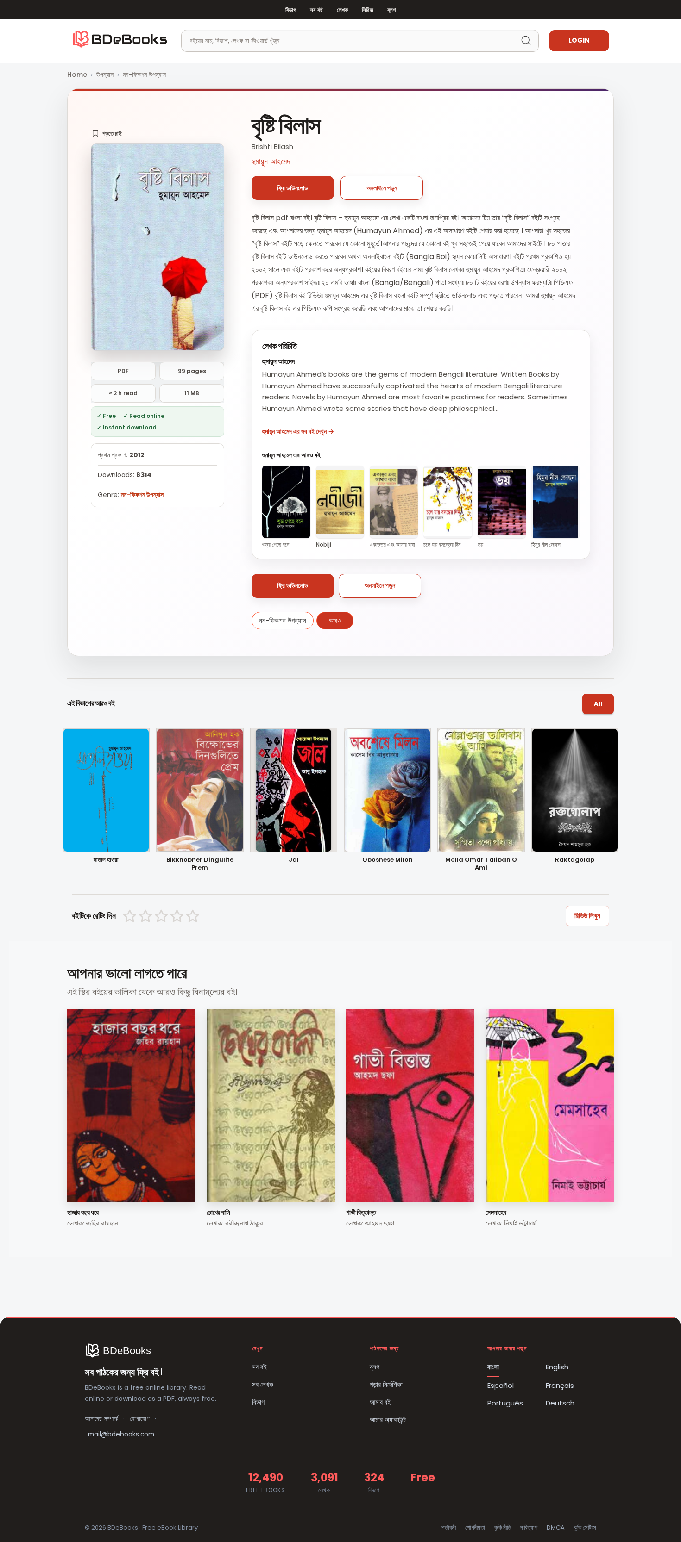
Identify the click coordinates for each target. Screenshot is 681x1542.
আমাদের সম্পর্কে (101, 1418)
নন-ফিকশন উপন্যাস (144, 74)
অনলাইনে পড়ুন (381, 188)
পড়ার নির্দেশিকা (386, 1384)
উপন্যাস (105, 74)
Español (500, 1385)
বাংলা (493, 1367)
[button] (107, 133)
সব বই (316, 10)
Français (560, 1385)
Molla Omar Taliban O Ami (481, 864)
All (598, 703)
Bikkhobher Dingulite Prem (199, 864)
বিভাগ (290, 10)
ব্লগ (391, 10)
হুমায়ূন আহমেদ (271, 161)
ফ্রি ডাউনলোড (292, 188)
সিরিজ (367, 10)
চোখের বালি (218, 1212)
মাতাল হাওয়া (106, 860)
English (557, 1367)
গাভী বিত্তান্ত (361, 1212)
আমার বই (380, 1402)
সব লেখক (262, 1384)
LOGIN (579, 40)
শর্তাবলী (448, 1527)
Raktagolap (574, 860)
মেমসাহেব (496, 1212)
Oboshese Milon (387, 860)
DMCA (556, 1527)
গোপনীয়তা (475, 1527)
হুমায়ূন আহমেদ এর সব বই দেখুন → (298, 431)
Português (505, 1403)
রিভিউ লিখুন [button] (587, 915)
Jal (294, 860)
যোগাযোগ (140, 1418)
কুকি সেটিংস (585, 1527)
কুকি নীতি (502, 1527)
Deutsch (560, 1403)
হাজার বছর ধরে (82, 1212)
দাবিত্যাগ (528, 1527)
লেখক (342, 10)
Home (77, 74)
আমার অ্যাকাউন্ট (388, 1419)
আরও (335, 620)
